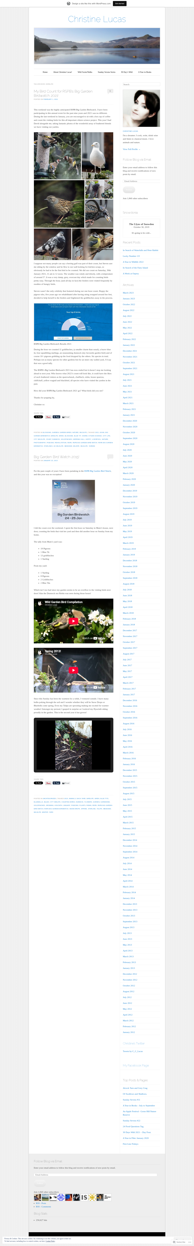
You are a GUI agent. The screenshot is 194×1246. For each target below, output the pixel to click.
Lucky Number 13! (131, 256)
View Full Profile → (131, 149)
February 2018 (129, 619)
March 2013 (128, 956)
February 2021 (129, 409)
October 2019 (129, 502)
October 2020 (129, 432)
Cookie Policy (50, 1241)
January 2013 (129, 968)
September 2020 (130, 438)
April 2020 (128, 467)
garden (55, 432)
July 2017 (127, 659)
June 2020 (127, 456)
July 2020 (127, 450)
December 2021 (130, 351)
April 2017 (128, 677)
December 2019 (130, 491)
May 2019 (127, 531)
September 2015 (130, 788)
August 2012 (128, 991)
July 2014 (127, 863)
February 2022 (129, 339)
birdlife (54, 436)
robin (88, 805)
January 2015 (129, 834)
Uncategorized (49, 798)
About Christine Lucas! (62, 72)
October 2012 (129, 985)
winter (45, 812)
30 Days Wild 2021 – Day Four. (137, 1132)
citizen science (95, 436)
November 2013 (130, 910)
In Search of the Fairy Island (135, 268)
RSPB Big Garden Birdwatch (56, 809)
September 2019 (130, 508)
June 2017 (127, 665)
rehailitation (60, 442)
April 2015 (128, 817)
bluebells (38, 802)
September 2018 (130, 578)
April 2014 (128, 881)
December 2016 (130, 700)
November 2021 (130, 357)
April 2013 (128, 951)
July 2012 (127, 997)
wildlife (84, 446)
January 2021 (129, 415)
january (66, 805)
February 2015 (129, 828)
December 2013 (130, 904)
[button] (67, 761)
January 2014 (129, 898)
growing (50, 805)
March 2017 (128, 683)
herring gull (79, 439)
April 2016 (128, 747)
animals (72, 798)
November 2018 (130, 566)
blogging (47, 432)
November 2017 (130, 636)
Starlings (48, 446)
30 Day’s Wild (127, 72)
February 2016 (129, 758)
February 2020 (129, 479)
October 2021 (129, 362)
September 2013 (130, 921)
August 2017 (128, 654)
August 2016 (128, 723)
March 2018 (128, 613)
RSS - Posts (41, 1203)
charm (84, 436)
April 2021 (128, 397)
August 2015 (128, 793)
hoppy (88, 439)
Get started (119, 3)
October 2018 (129, 572)
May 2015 (127, 811)
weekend (68, 446)
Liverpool (96, 439)
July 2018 (127, 590)
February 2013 (129, 962)
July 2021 (127, 380)
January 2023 (129, 298)
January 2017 (129, 694)
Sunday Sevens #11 (131, 1100)
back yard (81, 798)
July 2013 (127, 933)
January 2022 (129, 345)
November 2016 (130, 706)
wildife (76, 446)
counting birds (68, 802)
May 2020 (127, 461)
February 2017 (129, 689)
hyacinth (58, 805)
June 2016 (127, 735)
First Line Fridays (130, 1144)
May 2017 (127, 671)
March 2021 (128, 403)
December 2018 (130, 560)
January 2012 (129, 1032)
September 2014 (130, 852)
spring (84, 809)
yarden (92, 446)
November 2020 (130, 427)
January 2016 (129, 764)
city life (106, 436)
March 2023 (128, 293)
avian (102, 432)
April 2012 (128, 1015)
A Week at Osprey (131, 273)
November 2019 (130, 496)
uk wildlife (58, 446)
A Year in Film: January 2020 (136, 1138)
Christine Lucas (97, 19)
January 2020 (129, 485)
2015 (66, 798)
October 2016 (129, 712)
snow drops (74, 809)
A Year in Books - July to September (139, 1105)
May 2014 (127, 875)
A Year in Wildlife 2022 (133, 262)
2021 (97, 432)
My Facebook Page (136, 1065)
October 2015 (129, 782)
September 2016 (130, 718)
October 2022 (129, 304)
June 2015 (127, 805)
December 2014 (130, 840)
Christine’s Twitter (134, 1043)
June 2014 (127, 869)
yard (51, 812)
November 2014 (130, 846)
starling (92, 809)
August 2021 (128, 374)
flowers (88, 802)
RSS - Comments (43, 1206)
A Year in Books (144, 72)
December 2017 (130, 630)
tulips (99, 809)
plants (82, 805)
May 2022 (127, 328)
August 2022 (128, 310)
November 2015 (130, 776)
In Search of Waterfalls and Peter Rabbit (140, 250)
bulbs (46, 802)
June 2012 (127, 1003)
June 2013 (127, 939)
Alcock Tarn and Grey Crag (135, 1088)
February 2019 (129, 549)
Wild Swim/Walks (85, 72)
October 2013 (129, 916)
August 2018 (128, 584)
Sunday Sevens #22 (131, 1121)
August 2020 (128, 444)
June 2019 (127, 525)
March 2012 (128, 1020)
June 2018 (127, 595)
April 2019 (128, 537)
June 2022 (127, 322)
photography (40, 442)
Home (45, 72)
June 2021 (127, 386)
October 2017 (129, 642)
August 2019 (128, 514)
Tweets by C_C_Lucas (133, 1051)
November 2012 (130, 980)
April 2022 (128, 333)
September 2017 (130, 648)
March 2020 (128, 473)
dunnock (56, 439)
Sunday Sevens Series (106, 72)
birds (61, 436)
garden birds (65, 432)
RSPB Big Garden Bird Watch (85, 442)
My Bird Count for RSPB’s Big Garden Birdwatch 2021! (63, 93)
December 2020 (130, 421)
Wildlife (83, 432)
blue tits (104, 798)
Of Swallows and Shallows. (135, 1094)
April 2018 (128, 607)
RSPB (69, 442)
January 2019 (129, 555)
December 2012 (130, 974)
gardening (105, 802)
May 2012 (127, 1009)
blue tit (77, 436)
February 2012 (129, 1026)
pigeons (50, 442)
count (48, 439)
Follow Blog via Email (137, 159)
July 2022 (127, 316)
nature (75, 432)
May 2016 (127, 741)
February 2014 (129, 892)
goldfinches (66, 439)
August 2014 (128, 857)
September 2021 (130, 368)
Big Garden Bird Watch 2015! (56, 457)
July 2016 (127, 729)
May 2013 (127, 945)
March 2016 (128, 753)
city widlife (55, 802)
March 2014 (128, 887)
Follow (129, 190)
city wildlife (39, 439)
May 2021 (127, 392)
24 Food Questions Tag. (133, 1126)
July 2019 (127, 520)
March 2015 (128, 822)
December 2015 (130, 770)
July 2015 (127, 799)
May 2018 (127, 601)
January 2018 (129, 624)
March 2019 (128, 543)
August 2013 (128, 927)
